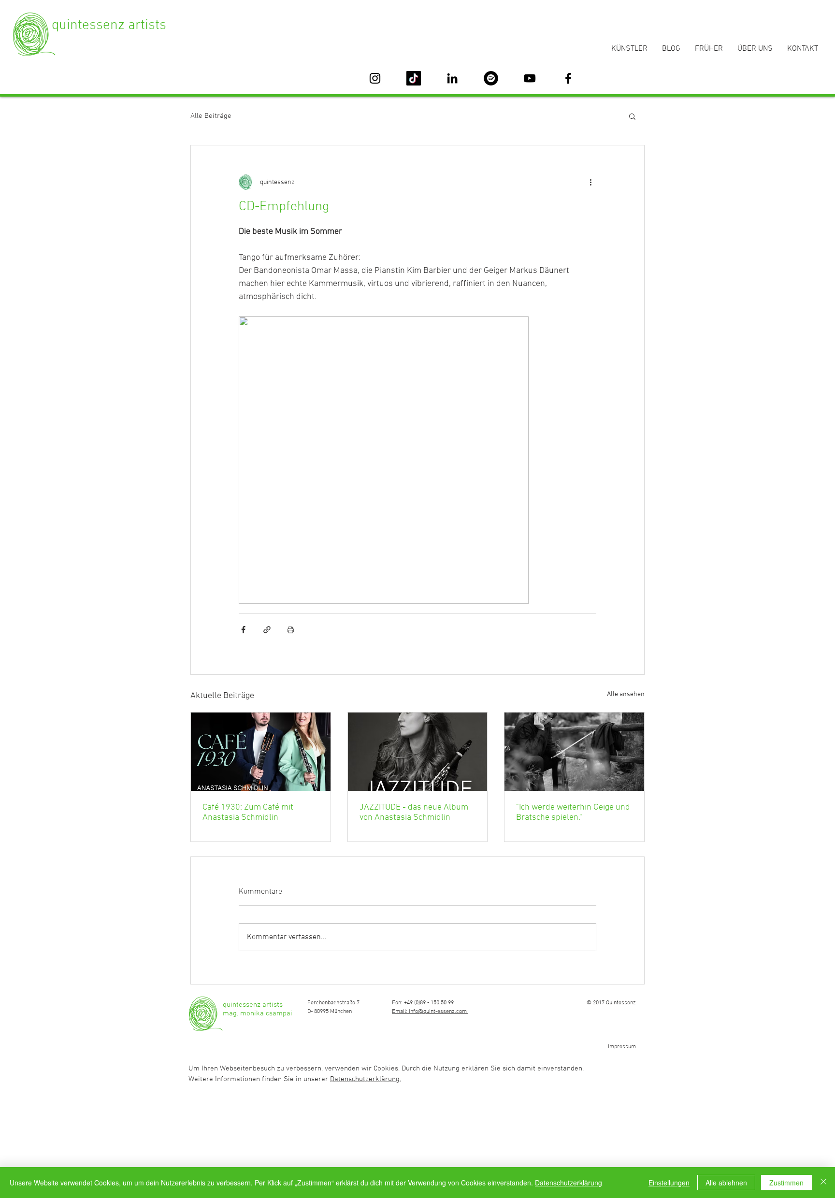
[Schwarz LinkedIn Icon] (452, 78)
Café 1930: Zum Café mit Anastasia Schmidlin (247, 812)
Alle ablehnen (726, 1182)
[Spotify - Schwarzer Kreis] (491, 78)
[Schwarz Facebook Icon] (568, 78)
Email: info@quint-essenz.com (430, 1011)
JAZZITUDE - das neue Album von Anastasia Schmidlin (414, 812)
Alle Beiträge (210, 116)
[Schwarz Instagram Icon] (375, 78)
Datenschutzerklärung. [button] (365, 1079)
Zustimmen (786, 1182)
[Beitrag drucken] (290, 629)
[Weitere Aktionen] (590, 182)
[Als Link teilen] (267, 629)
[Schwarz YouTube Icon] (529, 78)
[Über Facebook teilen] (243, 629)
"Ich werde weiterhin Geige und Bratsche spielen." (573, 812)
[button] (632, 116)
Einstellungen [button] (669, 1182)
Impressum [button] (622, 1046)
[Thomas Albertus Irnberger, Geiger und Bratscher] (574, 752)
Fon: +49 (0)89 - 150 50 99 (423, 1002)
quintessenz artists (109, 25)
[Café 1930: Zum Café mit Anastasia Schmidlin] (261, 752)
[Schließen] (823, 1182)
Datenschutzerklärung (568, 1182)
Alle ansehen (626, 694)
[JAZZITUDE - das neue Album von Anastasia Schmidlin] (418, 752)
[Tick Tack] (413, 78)
